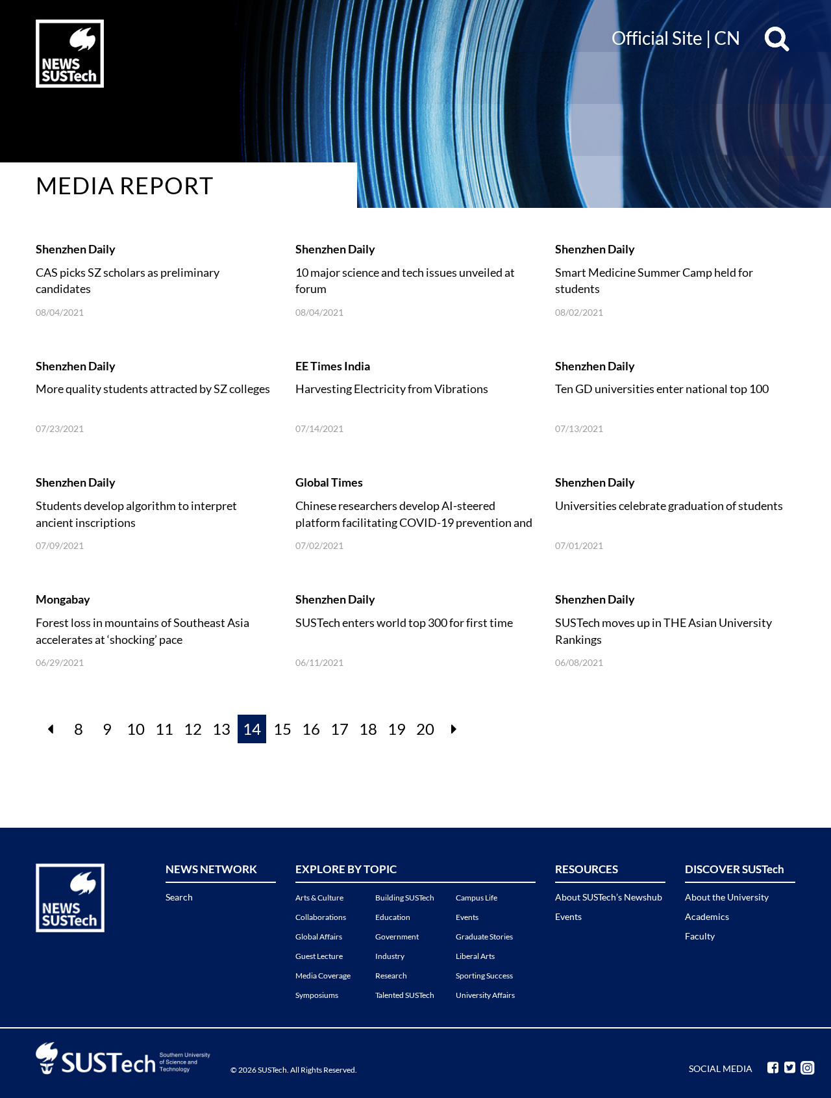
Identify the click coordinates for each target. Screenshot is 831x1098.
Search (179, 896)
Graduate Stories (484, 936)
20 (425, 728)
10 (136, 728)
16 (311, 728)
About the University (727, 896)
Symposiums (316, 995)
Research (391, 975)
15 (282, 728)
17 (339, 728)
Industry (389, 956)
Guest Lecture (319, 956)
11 (164, 728)
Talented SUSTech (404, 995)
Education (392, 917)
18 (368, 728)
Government (397, 936)
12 (193, 728)
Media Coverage (323, 975)
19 (397, 728)
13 (221, 728)
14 (252, 728)
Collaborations (320, 917)
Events (467, 917)
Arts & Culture (319, 897)
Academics (707, 916)
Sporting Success (484, 975)
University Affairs (485, 995)
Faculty (700, 935)
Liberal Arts (475, 956)
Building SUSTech (404, 897)
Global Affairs (318, 936)
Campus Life (476, 897)
